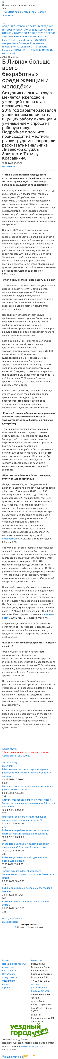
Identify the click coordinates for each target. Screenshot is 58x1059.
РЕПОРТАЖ (21, 29)
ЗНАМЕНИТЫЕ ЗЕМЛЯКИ (28, 50)
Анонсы (6, 984)
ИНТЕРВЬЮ (8, 29)
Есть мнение (37, 43)
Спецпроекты (9, 977)
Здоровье (7, 50)
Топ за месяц (9, 762)
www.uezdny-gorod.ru (32, 1046)
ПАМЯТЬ (32, 46)
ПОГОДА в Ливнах (12, 918)
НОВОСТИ (8, 11)
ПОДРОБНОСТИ (34, 36)
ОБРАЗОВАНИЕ (16, 36)
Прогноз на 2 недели (35, 927)
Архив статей (22, 11)
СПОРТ (32, 26)
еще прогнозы (10, 921)
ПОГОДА (50, 33)
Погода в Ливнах (29, 924)
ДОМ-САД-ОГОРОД (34, 33)
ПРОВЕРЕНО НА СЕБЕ (14, 46)
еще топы (7, 765)
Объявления (8, 980)
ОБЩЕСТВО (8, 26)
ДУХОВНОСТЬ (43, 29)
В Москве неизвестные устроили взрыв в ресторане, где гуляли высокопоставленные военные (27, 772)
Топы (33, 11)
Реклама (41, 11)
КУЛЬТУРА (21, 26)
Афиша (6, 987)
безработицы (9, 538)
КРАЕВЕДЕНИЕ (44, 26)
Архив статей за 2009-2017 (17, 755)
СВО (4, 36)
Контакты (8, 15)
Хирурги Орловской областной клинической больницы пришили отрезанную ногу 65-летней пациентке (29, 803)
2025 (31, 29)
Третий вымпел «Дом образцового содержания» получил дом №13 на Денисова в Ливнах (28, 874)
